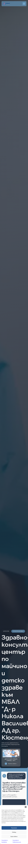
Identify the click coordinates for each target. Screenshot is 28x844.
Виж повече (14, 836)
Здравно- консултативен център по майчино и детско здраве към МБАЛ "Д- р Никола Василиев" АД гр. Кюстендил (16, 776)
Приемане (14, 828)
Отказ (14, 832)
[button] (25, 807)
